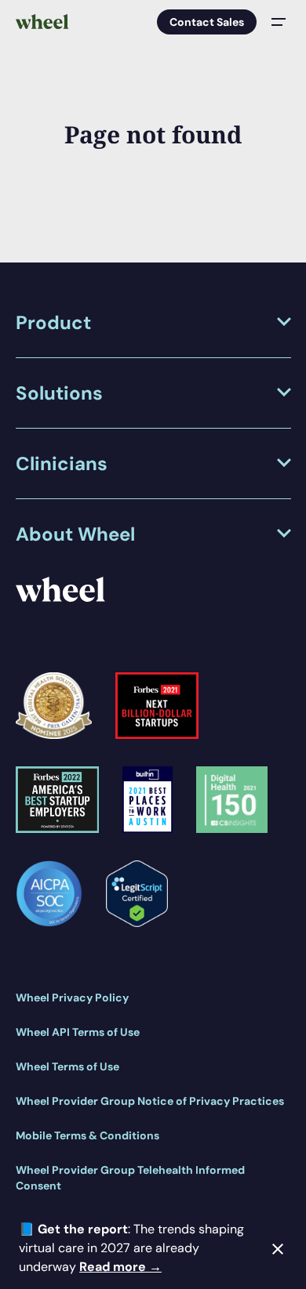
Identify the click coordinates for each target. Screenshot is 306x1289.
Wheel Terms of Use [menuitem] (67, 1066)
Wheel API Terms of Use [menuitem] (78, 1032)
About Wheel (75, 534)
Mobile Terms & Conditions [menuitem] (87, 1135)
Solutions (59, 393)
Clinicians (61, 463)
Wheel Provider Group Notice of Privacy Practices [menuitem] (150, 1101)
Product (53, 322)
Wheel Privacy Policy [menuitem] (72, 997)
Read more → (120, 1266)
